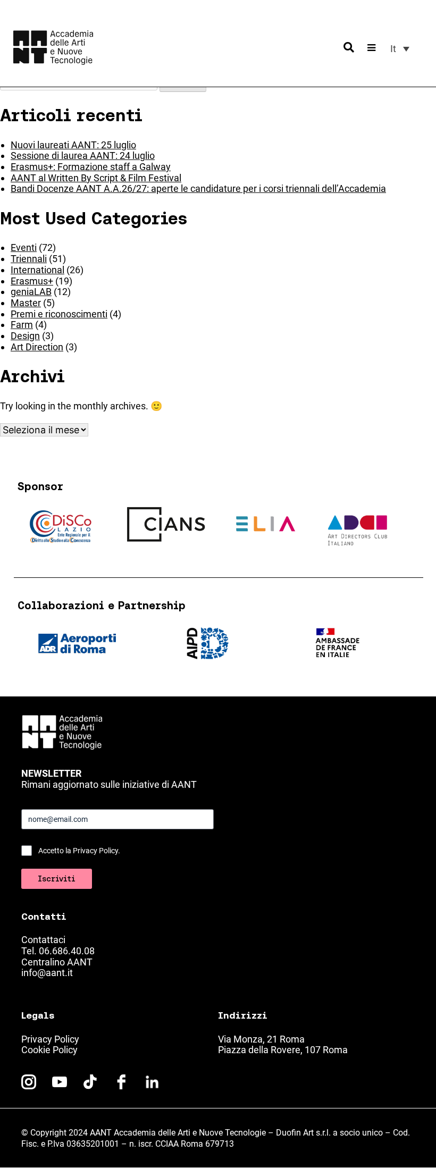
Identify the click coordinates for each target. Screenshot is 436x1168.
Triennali (29, 258)
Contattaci (43, 939)
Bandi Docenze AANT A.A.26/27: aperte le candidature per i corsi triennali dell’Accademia (198, 188)
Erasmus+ (32, 281)
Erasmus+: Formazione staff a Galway (91, 166)
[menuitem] (400, 48)
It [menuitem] (393, 48)
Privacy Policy (50, 1039)
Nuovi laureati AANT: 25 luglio (73, 144)
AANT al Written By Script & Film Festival (96, 177)
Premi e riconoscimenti (59, 314)
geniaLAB (31, 291)
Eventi (24, 247)
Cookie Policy (49, 1049)
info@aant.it (47, 972)
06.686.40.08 (67, 950)
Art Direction (37, 346)
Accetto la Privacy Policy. (79, 850)
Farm (22, 324)
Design (25, 335)
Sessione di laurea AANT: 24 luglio (83, 155)
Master (26, 302)
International (37, 269)
